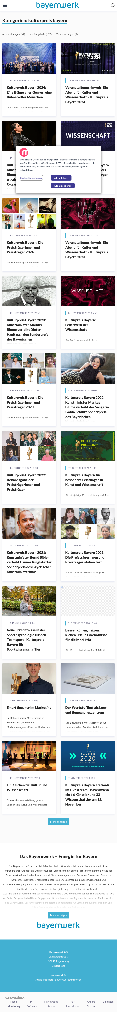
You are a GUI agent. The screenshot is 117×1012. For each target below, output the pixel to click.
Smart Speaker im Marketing (29, 707)
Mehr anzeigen (58, 821)
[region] (58, 169)
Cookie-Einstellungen (31, 177)
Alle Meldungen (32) (13, 34)
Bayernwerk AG (58, 975)
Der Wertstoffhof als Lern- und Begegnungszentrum (86, 709)
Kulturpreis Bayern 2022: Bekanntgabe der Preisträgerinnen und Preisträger (26, 482)
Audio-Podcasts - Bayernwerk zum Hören (58, 979)
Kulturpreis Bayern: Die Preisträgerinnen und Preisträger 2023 (25, 402)
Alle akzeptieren (62, 185)
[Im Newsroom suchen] (113, 5)
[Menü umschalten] (5, 5)
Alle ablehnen (61, 177)
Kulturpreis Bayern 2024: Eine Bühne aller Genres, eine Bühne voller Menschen (29, 92)
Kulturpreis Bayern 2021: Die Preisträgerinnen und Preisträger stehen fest (84, 557)
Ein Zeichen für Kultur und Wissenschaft (27, 787)
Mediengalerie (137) (41, 34)
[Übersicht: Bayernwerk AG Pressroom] (57, 5)
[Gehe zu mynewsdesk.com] (14, 997)
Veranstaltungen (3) (67, 34)
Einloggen (108, 1001)
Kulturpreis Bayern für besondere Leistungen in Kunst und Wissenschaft (84, 480)
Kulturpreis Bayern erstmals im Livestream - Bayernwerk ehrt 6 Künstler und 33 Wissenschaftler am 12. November (87, 794)
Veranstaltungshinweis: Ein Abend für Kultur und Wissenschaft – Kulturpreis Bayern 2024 (86, 94)
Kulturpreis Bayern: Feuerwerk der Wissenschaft (80, 325)
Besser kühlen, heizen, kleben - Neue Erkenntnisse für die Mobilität (86, 635)
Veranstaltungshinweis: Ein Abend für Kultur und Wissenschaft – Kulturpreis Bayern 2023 (86, 249)
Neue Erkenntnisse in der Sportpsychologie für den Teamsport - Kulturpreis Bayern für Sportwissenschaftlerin (26, 639)
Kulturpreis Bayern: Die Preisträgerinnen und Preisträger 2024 (25, 247)
